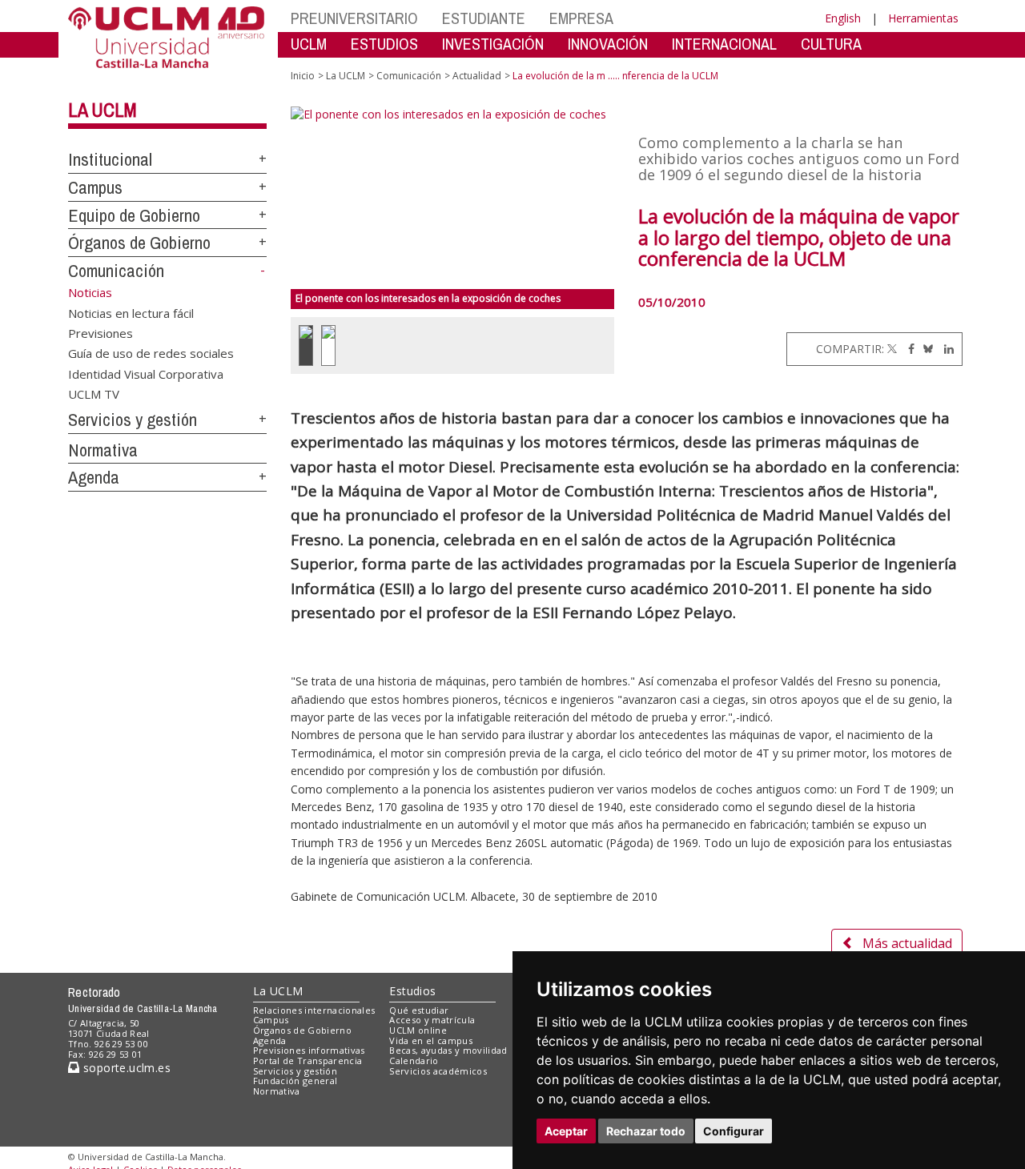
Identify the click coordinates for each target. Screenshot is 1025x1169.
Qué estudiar (418, 1010)
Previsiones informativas (309, 1050)
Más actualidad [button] (907, 943)
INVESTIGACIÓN (493, 43)
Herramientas (923, 18)
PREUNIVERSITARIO (354, 18)
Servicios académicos (438, 1071)
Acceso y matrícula (432, 1020)
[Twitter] (892, 348)
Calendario (413, 1061)
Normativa (103, 450)
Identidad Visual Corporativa (145, 373)
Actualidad (476, 75)
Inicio (303, 75)
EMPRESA (581, 18)
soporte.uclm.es (125, 1067)
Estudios (412, 990)
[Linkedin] (945, 348)
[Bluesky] (925, 348)
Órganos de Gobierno (139, 243)
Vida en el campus (430, 1040)
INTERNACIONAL (724, 43)
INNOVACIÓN (608, 43)
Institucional (110, 159)
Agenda (93, 477)
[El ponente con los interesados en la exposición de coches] (453, 197)
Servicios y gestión (132, 420)
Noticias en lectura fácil (131, 312)
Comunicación (116, 271)
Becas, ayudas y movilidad (448, 1050)
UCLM (309, 43)
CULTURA (831, 43)
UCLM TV (93, 394)
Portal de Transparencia (308, 1061)
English (843, 18)
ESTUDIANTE (483, 18)
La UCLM (102, 110)
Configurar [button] (733, 1131)
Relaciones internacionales (314, 1010)
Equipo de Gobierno (134, 215)
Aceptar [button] (566, 1131)
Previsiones (100, 332)
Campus (95, 187)
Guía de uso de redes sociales (151, 353)
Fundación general (295, 1081)
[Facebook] (907, 348)
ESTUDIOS (384, 43)
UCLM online (418, 1030)
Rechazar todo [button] (645, 1131)
